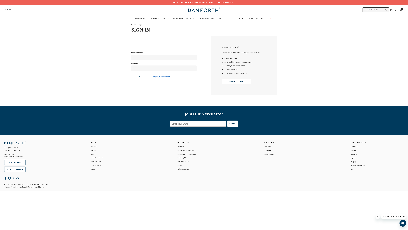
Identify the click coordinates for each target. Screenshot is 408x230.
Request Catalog (15, 169)
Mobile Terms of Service (35, 187)
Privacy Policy (10, 187)
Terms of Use (21, 187)
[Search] (386, 10)
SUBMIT (233, 123)
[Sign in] (391, 9)
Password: (135, 63)
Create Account (236, 81)
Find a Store (9, 10)
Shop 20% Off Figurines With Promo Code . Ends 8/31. (204, 2)
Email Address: (137, 53)
